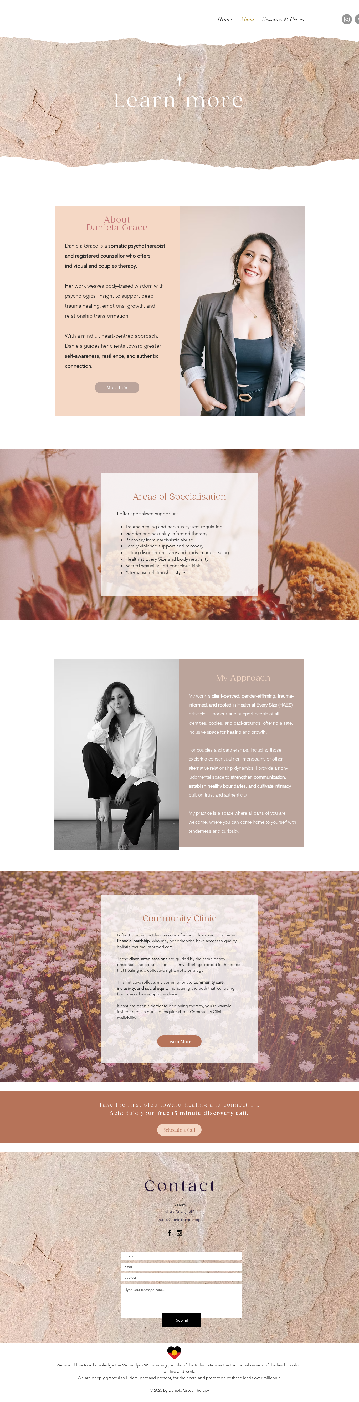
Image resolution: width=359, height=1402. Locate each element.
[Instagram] (347, 19)
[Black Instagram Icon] (179, 1233)
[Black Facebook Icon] (169, 1233)
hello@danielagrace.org (180, 1219)
